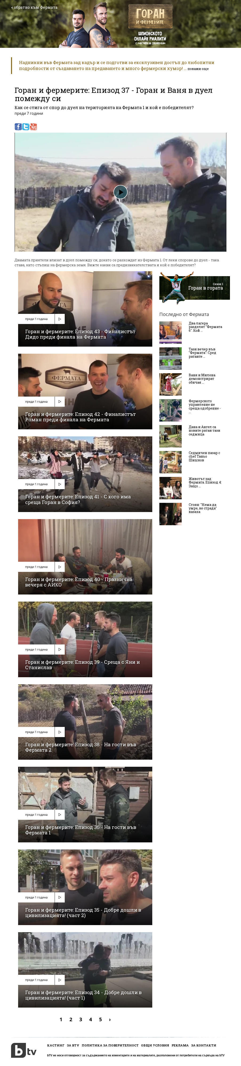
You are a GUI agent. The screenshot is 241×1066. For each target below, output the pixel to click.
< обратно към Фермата (34, 7)
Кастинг (55, 1045)
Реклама (180, 1045)
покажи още (198, 68)
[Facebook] (18, 126)
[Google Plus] (33, 126)
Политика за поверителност (110, 1045)
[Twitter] (25, 126)
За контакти (203, 1045)
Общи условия (155, 1045)
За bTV (73, 1045)
